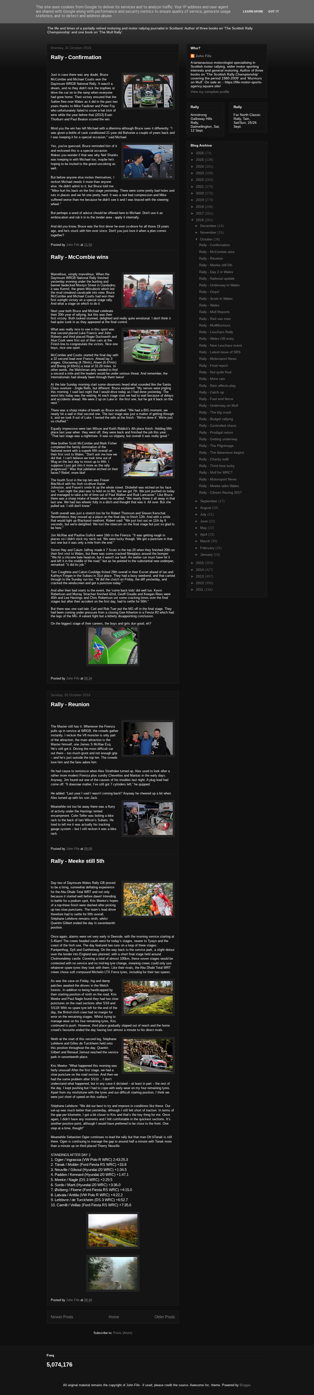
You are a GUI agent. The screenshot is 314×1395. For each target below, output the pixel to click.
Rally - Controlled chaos (217, 425)
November (208, 232)
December (208, 226)
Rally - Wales (209, 305)
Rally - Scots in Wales (216, 299)
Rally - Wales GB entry (216, 338)
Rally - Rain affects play (217, 386)
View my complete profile (210, 92)
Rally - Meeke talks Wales (219, 486)
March (205, 541)
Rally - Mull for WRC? (216, 472)
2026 (200, 153)
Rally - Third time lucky (217, 466)
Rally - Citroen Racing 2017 (220, 492)
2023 (200, 173)
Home (114, 1317)
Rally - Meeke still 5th (77, 861)
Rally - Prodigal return (216, 432)
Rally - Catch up (211, 392)
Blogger (245, 1385)
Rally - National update (217, 278)
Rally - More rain (212, 379)
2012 (200, 583)
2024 (200, 166)
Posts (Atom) (122, 1333)
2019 (200, 200)
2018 (200, 207)
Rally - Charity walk (214, 459)
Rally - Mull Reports (214, 312)
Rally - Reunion (70, 704)
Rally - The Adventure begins (221, 452)
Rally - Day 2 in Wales (216, 272)
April (204, 534)
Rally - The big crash (215, 412)
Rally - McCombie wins (79, 257)
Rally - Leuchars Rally (216, 332)
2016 (200, 220)
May (204, 528)
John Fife (203, 56)
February (207, 548)
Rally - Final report (213, 365)
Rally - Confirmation (76, 57)
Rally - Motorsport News (217, 359)
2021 (200, 187)
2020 (200, 193)
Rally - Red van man (215, 319)
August (206, 508)
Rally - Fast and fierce (216, 399)
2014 (200, 570)
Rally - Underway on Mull (218, 405)
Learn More (253, 11)
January (207, 554)
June (204, 521)
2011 (200, 589)
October (207, 239)
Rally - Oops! (209, 292)
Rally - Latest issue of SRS (219, 352)
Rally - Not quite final (215, 372)
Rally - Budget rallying (216, 419)
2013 (200, 576)
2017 (200, 213)
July (203, 514)
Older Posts (165, 1317)
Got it (273, 11)
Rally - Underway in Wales (219, 285)
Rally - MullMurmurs (214, 325)
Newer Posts (62, 1317)
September (209, 501)
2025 (200, 160)
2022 (200, 180)
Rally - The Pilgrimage (216, 446)
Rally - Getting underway (218, 439)
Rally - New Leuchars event (220, 345)
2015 (200, 563)
